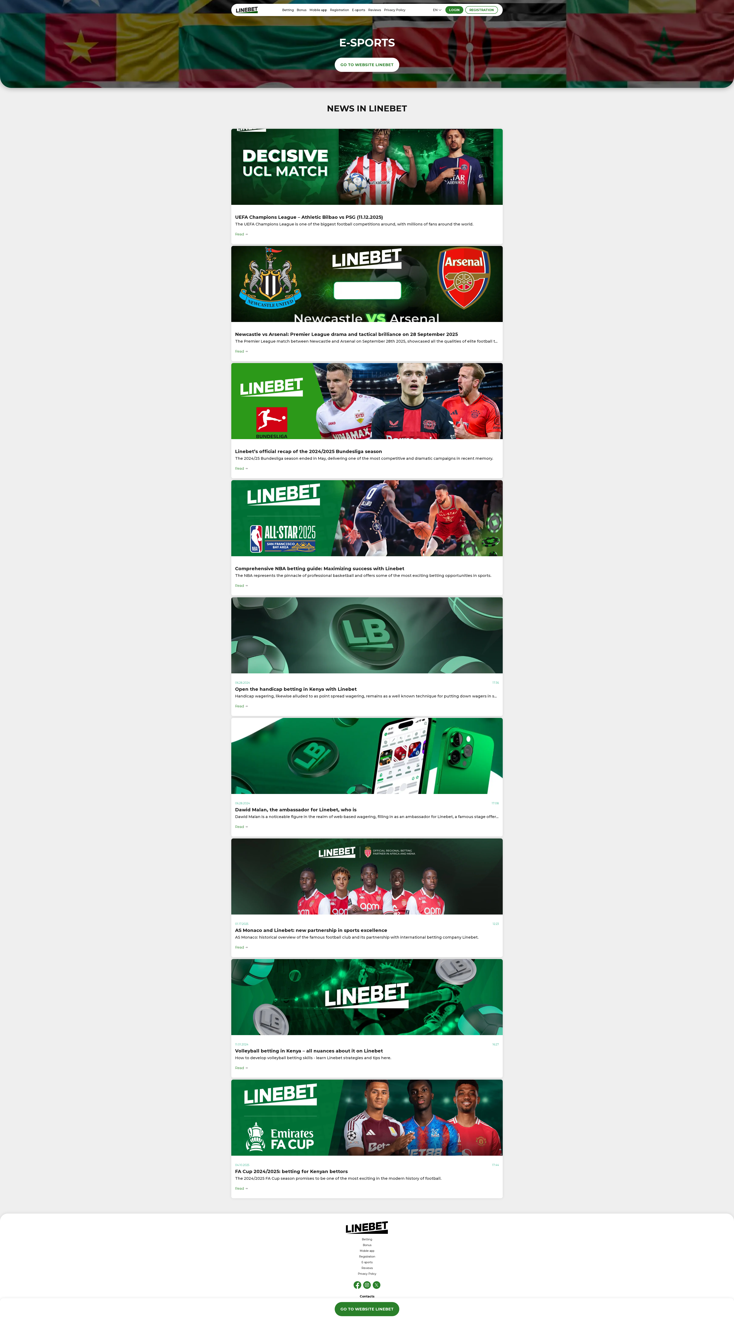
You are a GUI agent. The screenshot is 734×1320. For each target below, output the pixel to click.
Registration (339, 10)
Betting (288, 10)
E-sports (358, 10)
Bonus (302, 10)
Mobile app (318, 10)
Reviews (374, 10)
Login (454, 10)
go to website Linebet (367, 64)
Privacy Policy (394, 10)
